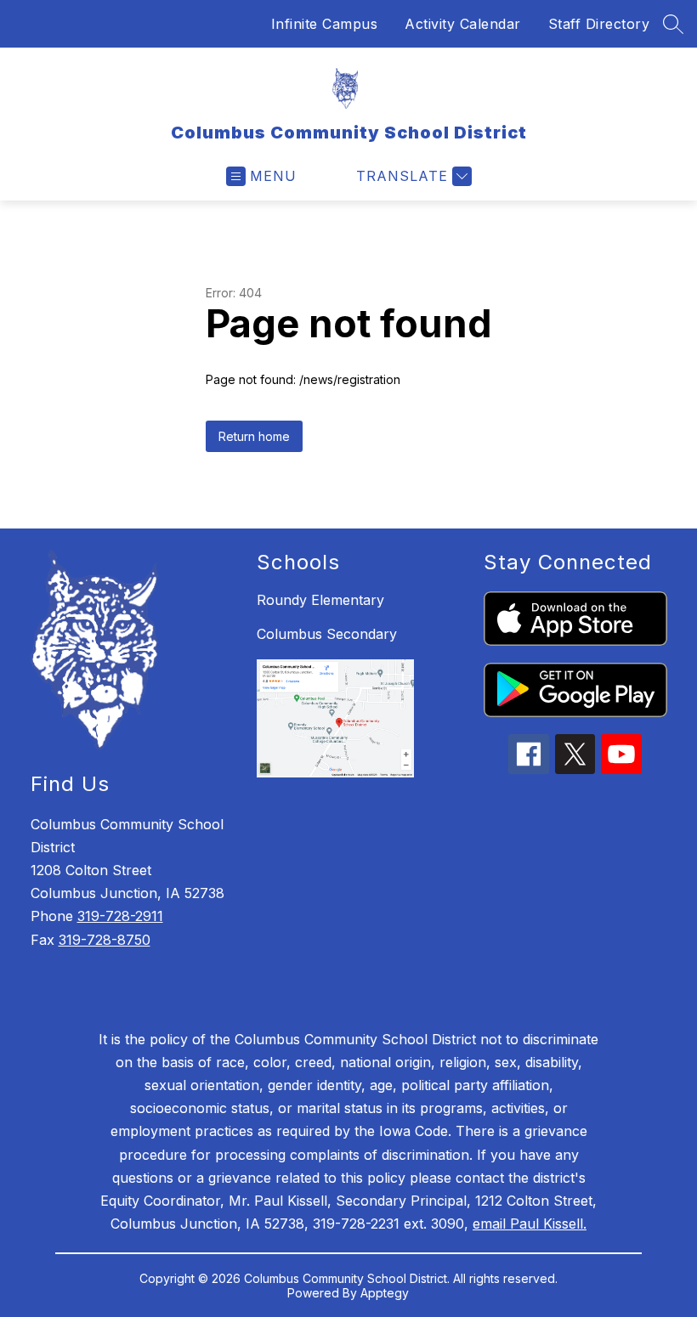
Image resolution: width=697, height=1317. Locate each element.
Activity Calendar (463, 23)
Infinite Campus (324, 23)
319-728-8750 (104, 939)
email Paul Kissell (528, 1223)
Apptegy (384, 1293)
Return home (254, 436)
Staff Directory (599, 23)
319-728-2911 (120, 915)
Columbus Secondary (327, 633)
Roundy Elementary (320, 599)
